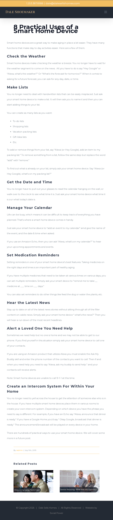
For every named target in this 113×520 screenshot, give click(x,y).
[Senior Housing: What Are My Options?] (79, 481)
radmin (19, 450)
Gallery (37, 481)
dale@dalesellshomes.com (63, 3)
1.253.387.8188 (34, 3)
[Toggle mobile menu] (105, 11)
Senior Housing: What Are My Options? (76, 481)
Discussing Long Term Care (30, 481)
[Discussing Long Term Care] (33, 481)
